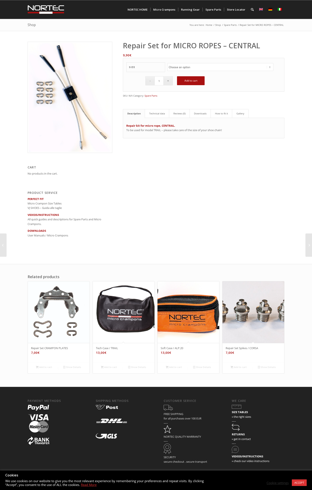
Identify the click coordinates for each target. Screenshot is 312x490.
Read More (89, 485)
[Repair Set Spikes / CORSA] (308, 245)
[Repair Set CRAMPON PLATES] (3, 245)
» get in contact (241, 439)
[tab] (134, 113)
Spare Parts (151, 95)
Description (134, 113)
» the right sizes (241, 417)
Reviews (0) (179, 113)
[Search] (252, 9)
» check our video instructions (250, 461)
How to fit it (221, 113)
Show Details (73, 367)
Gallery (240, 113)
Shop (32, 24)
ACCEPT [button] (299, 482)
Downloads (200, 113)
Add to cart (190, 80)
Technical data (157, 113)
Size (132, 67)
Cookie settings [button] (278, 483)
